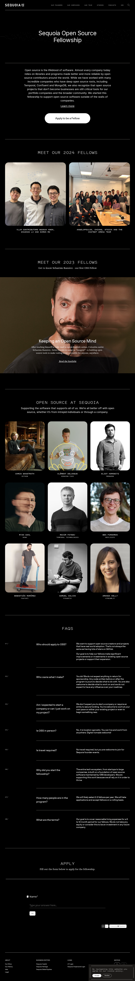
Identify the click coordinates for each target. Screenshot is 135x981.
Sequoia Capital (41, 964)
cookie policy (115, 971)
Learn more (67, 106)
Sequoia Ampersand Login (76, 967)
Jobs (6, 969)
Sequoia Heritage (42, 967)
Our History (9, 967)
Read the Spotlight (67, 361)
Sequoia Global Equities (44, 969)
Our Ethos (8, 964)
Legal (7, 972)
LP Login (70, 964)
